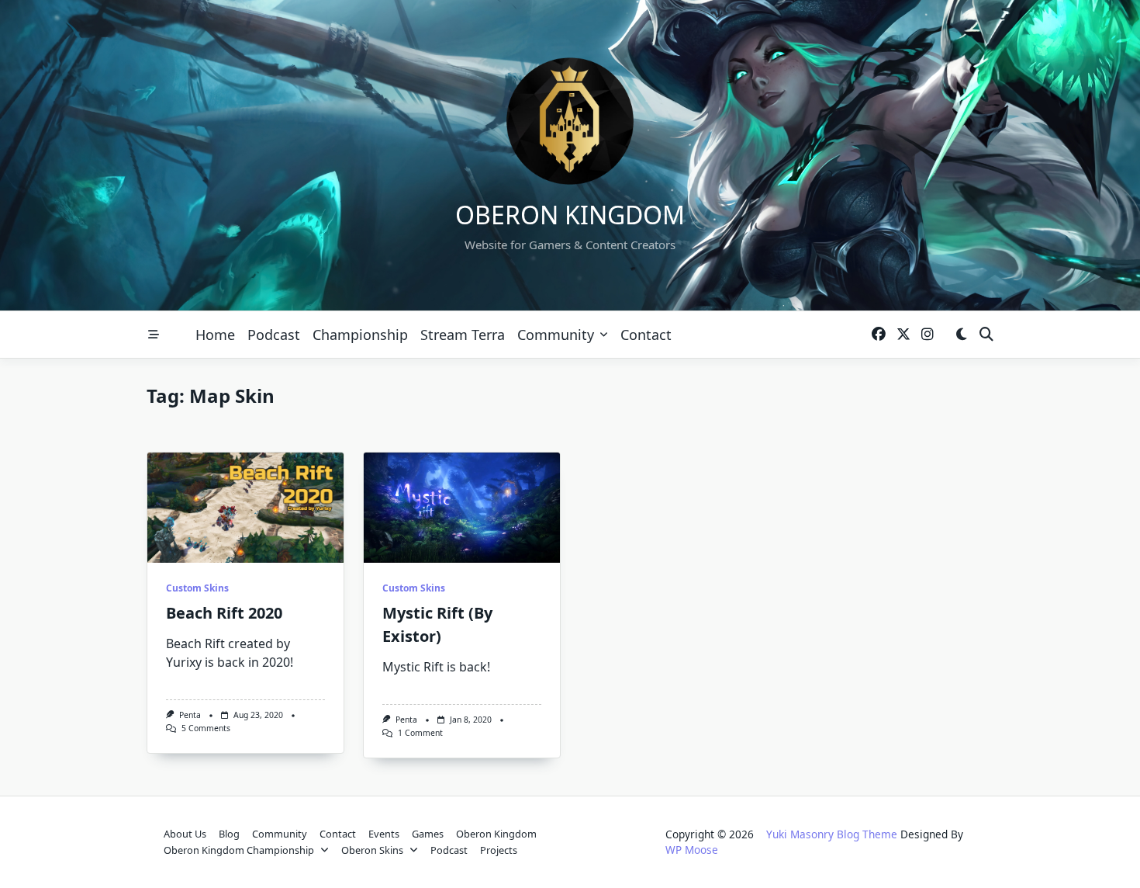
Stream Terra (462, 334)
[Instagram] (927, 335)
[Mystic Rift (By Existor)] (462, 508)
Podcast (273, 334)
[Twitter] (903, 335)
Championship (360, 334)
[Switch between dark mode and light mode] (961, 335)
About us (185, 834)
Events (383, 834)
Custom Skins (197, 588)
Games (428, 834)
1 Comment (420, 732)
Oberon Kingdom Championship (239, 850)
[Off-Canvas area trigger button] (154, 335)
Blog (229, 834)
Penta (190, 714)
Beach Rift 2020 (224, 612)
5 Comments (205, 728)
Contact (646, 334)
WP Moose (691, 849)
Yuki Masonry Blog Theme (831, 834)
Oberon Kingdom (570, 214)
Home (215, 334)
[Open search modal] (986, 335)
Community (555, 334)
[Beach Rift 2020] (245, 508)
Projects (498, 850)
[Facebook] (879, 335)
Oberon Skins (372, 850)
